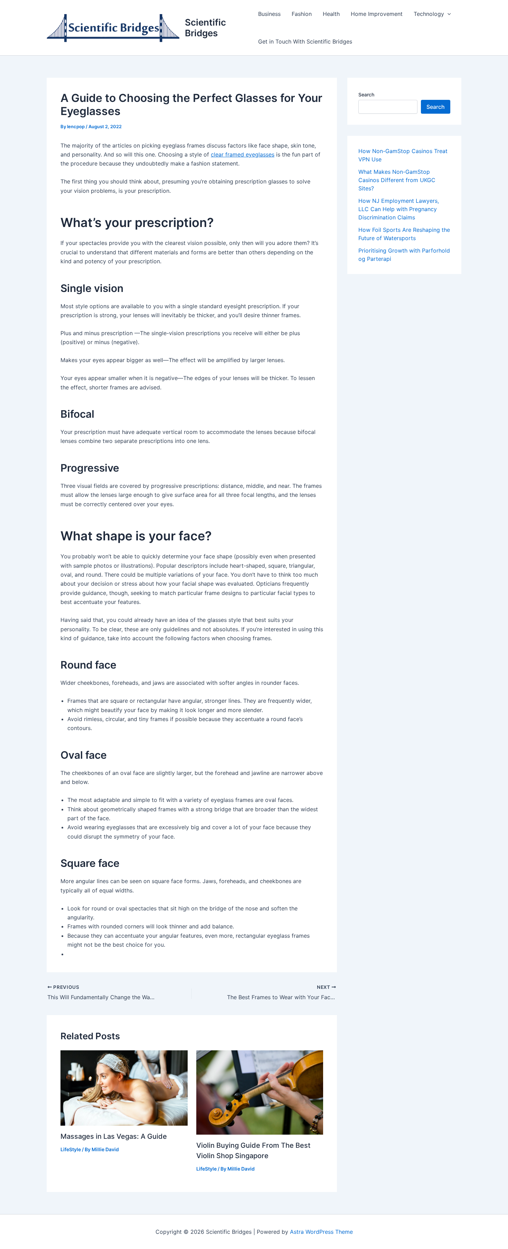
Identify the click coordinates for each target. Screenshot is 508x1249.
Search (366, 94)
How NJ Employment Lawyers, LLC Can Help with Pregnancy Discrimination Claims (398, 209)
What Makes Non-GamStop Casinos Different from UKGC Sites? (396, 180)
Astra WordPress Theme (321, 1231)
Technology (429, 13)
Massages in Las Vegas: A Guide (113, 1136)
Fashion (302, 13)
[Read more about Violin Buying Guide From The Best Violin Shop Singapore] (259, 1091)
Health (331, 13)
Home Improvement (377, 13)
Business (269, 13)
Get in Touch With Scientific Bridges (305, 41)
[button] (447, 14)
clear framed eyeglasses (242, 154)
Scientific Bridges (205, 27)
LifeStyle (70, 1149)
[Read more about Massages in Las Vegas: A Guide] (124, 1087)
